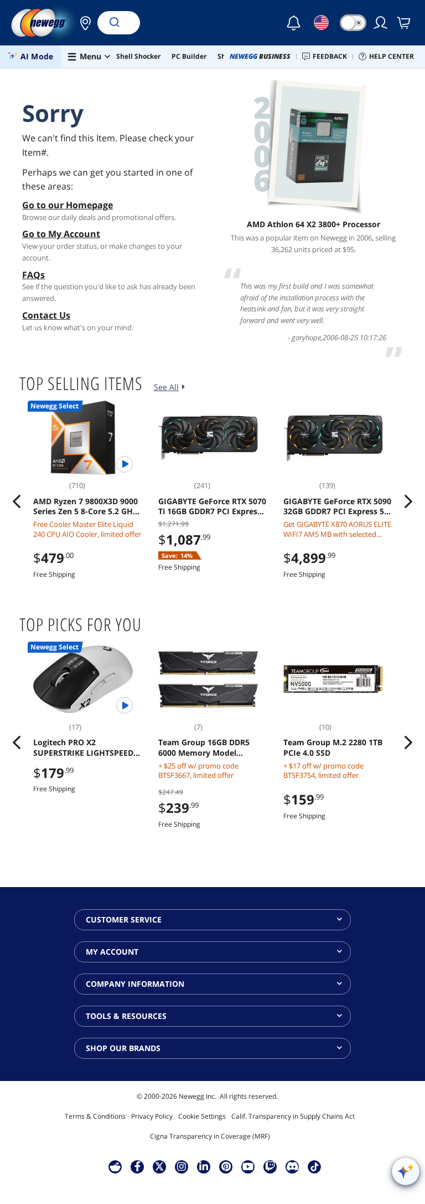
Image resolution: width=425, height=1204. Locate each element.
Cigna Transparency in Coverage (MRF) (210, 1136)
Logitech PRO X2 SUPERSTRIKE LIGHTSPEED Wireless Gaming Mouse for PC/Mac (85, 747)
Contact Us (46, 315)
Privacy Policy (152, 1116)
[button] (82, 23)
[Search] (114, 22)
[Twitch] (270, 1166)
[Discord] (292, 1166)
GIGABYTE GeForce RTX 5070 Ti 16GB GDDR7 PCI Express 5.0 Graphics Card (212, 506)
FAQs (33, 275)
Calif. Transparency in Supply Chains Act (293, 1116)
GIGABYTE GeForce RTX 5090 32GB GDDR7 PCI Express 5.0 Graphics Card (337, 506)
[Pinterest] (226, 1166)
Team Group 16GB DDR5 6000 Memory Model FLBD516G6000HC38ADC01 (208, 747)
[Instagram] (181, 1166)
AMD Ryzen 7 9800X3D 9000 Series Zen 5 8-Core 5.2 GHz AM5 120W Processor (85, 506)
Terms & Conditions (95, 1116)
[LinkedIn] (203, 1166)
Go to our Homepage (67, 205)
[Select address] (82, 23)
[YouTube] (247, 1166)
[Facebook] (137, 1166)
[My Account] (381, 23)
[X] (159, 1166)
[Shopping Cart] (404, 23)
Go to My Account (61, 234)
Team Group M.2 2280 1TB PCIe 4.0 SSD (332, 747)
